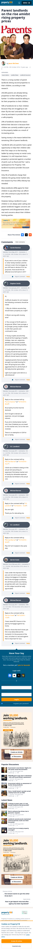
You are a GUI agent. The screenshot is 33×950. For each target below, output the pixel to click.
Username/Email (6, 684)
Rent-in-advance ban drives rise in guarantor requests (18, 812)
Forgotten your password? (21, 703)
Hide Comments (20, 242)
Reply (28, 276)
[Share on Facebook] (22, 234)
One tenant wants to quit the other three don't (17, 895)
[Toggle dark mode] (19, 3)
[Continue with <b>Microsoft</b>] (23, 675)
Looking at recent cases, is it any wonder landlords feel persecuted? (18, 804)
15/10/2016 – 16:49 (20, 506)
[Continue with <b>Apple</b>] (14, 675)
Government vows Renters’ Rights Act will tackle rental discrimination (19, 768)
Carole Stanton (10, 402)
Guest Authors (5, 75)
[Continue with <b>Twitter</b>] (19, 675)
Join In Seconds (24, 665)
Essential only (16, 946)
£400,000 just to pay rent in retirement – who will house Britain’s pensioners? (20, 776)
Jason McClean (14, 63)
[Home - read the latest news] (9, 2)
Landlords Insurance (25, 75)
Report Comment (20, 276)
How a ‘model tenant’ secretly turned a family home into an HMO (19, 792)
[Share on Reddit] (30, 234)
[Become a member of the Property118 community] (16, 730)
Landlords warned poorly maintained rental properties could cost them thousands (19, 820)
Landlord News (14, 75)
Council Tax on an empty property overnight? (18, 829)
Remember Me (7, 703)
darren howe (9, 615)
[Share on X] (26, 234)
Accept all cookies (16, 941)
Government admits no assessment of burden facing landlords (19, 784)
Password (4, 691)
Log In (16, 699)
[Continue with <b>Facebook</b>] (10, 675)
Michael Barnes (10, 462)
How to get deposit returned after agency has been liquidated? (17, 903)
